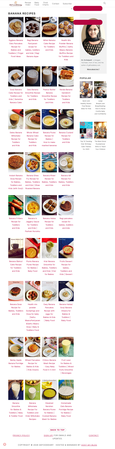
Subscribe (67, 4)
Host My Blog (89, 445)
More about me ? (93, 69)
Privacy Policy (21, 435)
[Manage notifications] (4, 444)
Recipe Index (28, 4)
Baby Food (37, 4)
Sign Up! (48, 435)
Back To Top (57, 430)
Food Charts (46, 4)
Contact (55, 4)
